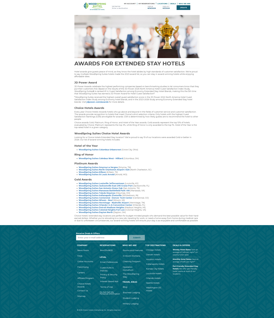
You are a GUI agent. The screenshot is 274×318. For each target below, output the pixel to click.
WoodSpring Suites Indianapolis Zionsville (100, 195)
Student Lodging (131, 298)
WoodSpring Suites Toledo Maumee (97, 193)
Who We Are (184, 4)
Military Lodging (130, 304)
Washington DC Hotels (153, 289)
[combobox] (128, 8)
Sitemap (81, 296)
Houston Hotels (153, 259)
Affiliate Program (85, 278)
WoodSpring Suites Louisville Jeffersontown (101, 183)
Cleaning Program (132, 261)
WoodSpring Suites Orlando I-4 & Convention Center (105, 205)
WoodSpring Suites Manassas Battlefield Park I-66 (104, 190)
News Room (83, 250)
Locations (162, 4)
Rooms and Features (133, 250)
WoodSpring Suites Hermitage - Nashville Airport (104, 203)
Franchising (83, 267)
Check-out (166, 6)
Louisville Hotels (154, 273)
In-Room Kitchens (131, 256)
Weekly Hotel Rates (182, 250)
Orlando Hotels (153, 278)
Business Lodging (131, 292)
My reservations (146, 4)
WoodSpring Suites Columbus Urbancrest (100, 149)
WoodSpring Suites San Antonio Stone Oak (101, 188)
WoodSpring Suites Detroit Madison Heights (101, 207)
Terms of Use (106, 287)
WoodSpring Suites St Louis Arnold (97, 174)
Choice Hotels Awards (84, 285)
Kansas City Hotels (155, 269)
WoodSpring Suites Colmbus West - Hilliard (101, 158)
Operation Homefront (128, 268)
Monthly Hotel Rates (182, 259)
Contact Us (82, 291)
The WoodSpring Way (131, 275)
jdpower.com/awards (97, 102)
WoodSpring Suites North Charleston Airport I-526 (104, 170)
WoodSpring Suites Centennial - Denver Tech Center (105, 198)
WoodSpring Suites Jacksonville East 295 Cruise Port (106, 186)
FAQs (79, 256)
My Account (130, 4)
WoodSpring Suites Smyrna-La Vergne (98, 167)
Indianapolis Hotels (155, 264)
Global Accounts (85, 261)
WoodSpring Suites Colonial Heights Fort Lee (102, 210)
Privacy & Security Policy (108, 276)
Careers (81, 273)
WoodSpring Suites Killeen (92, 172)
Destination (116, 6)
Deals (173, 4)
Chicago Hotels (153, 250)
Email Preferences (109, 262)
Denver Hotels (153, 255)
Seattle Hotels (152, 283)
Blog (125, 287)
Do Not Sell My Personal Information (110, 293)
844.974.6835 (106, 250)
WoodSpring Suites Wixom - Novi (96, 200)
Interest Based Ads (109, 281)
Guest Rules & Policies (107, 269)
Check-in (150, 6)
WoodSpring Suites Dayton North (96, 212)
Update (183, 8)
